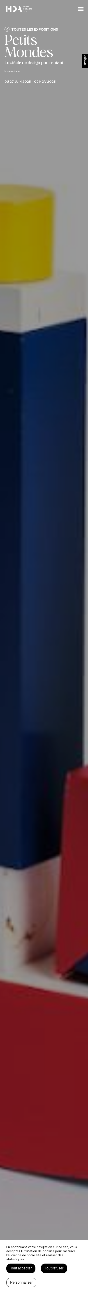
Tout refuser (54, 1268)
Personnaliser (21, 1282)
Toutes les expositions (34, 29)
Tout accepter (21, 1268)
